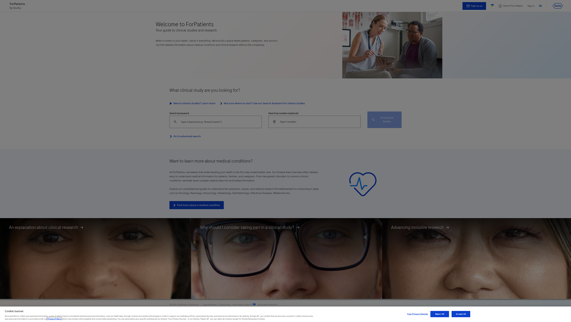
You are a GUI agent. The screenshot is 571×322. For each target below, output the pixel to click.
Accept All (461, 314)
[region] (285, 314)
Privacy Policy (54, 319)
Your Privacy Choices (417, 314)
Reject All (439, 314)
